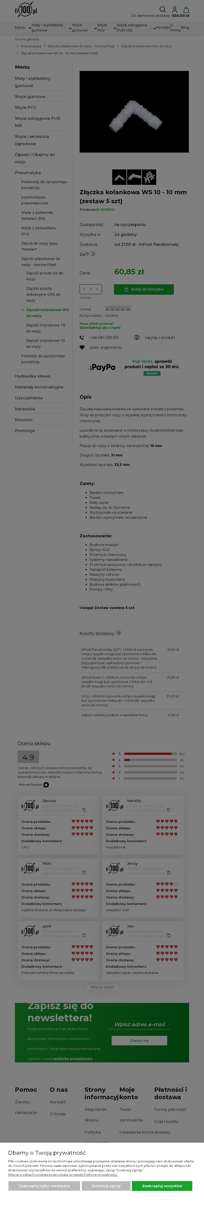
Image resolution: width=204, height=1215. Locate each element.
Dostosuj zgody (106, 1186)
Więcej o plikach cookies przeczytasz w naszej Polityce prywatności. (63, 1175)
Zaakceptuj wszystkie (162, 1186)
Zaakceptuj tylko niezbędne (44, 1186)
